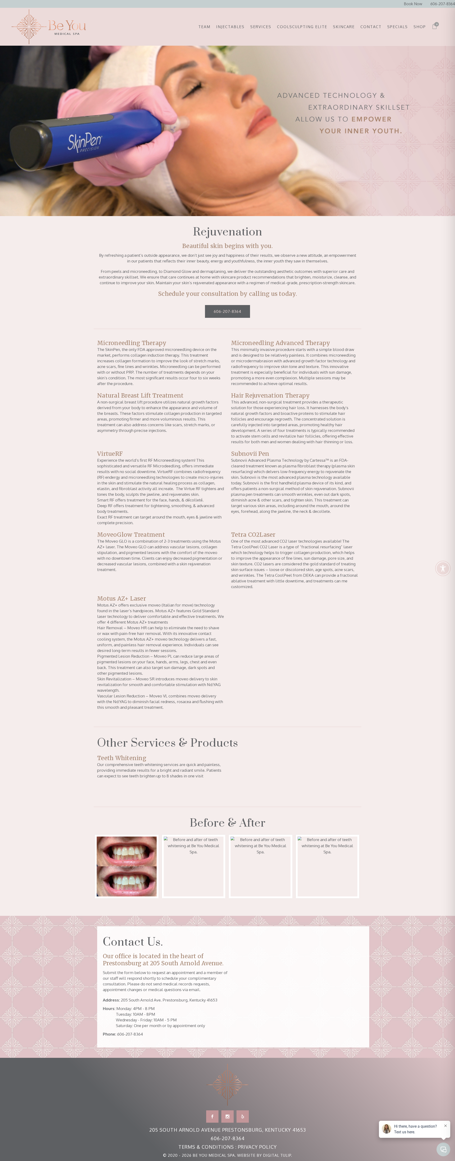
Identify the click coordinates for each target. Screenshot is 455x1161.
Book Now (413, 3)
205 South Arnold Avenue (186, 963)
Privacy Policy (257, 1147)
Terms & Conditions (206, 1147)
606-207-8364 (442, 3)
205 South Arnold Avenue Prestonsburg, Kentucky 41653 (227, 1130)
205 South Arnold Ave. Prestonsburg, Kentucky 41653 (169, 999)
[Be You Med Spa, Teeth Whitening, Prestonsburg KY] (127, 866)
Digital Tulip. (277, 1155)
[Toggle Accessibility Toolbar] (443, 568)
